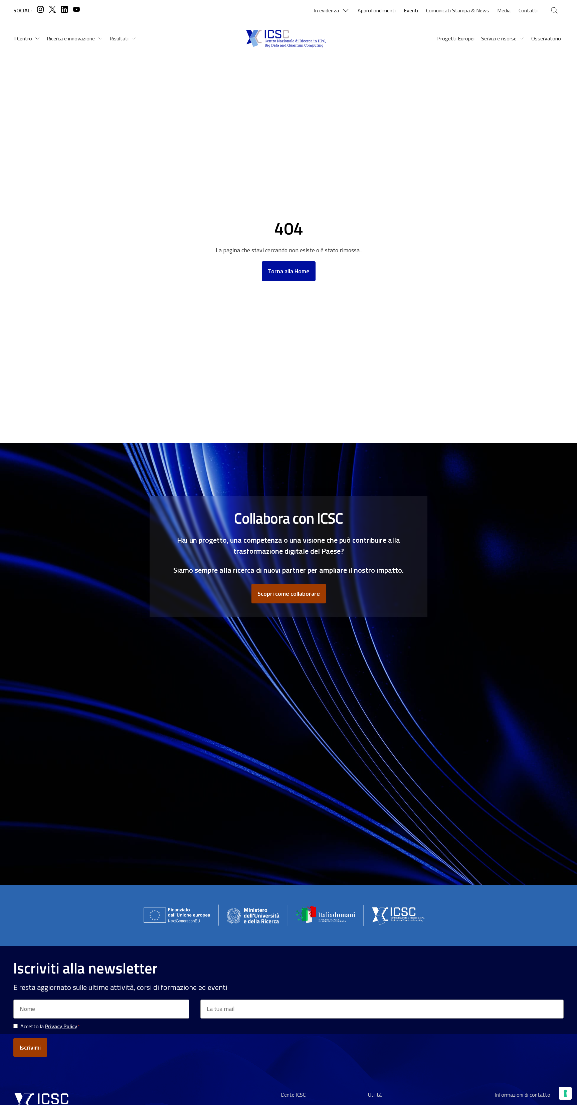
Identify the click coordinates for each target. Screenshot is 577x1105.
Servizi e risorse (499, 38)
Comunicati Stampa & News (457, 10)
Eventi (411, 10)
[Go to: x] (52, 10)
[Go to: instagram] (40, 10)
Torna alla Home (289, 271)
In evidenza (326, 10)
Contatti (528, 10)
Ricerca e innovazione (71, 38)
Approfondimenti (377, 10)
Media (504, 10)
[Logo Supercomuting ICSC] (288, 38)
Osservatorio (546, 38)
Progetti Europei (455, 38)
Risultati (119, 38)
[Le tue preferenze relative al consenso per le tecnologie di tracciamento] (565, 1093)
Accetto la (49, 1026)
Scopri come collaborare (288, 593)
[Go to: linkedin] (64, 10)
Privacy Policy (61, 1026)
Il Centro (22, 38)
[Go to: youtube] (76, 10)
